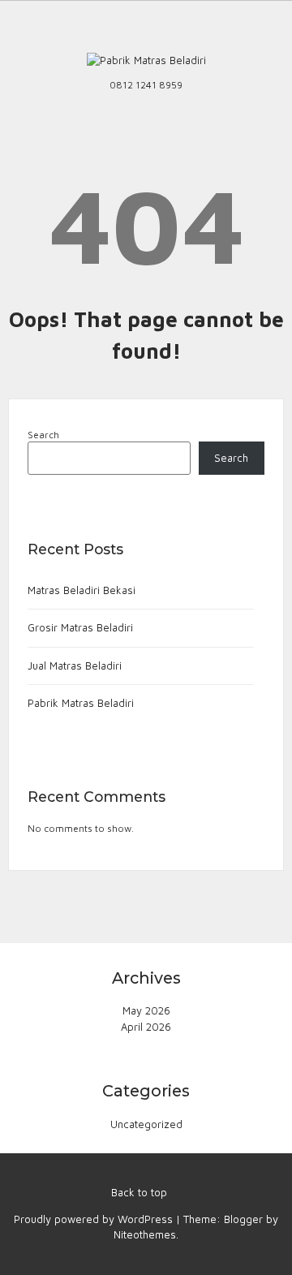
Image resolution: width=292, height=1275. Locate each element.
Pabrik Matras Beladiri (81, 702)
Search (43, 434)
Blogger (243, 1219)
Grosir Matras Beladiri (80, 627)
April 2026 (146, 1026)
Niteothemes (145, 1234)
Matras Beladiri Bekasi (81, 590)
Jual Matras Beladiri (75, 665)
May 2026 (146, 1010)
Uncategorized (146, 1124)
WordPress (145, 1219)
